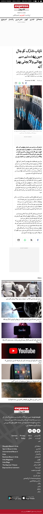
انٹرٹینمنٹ (37, 462)
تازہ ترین (32, 19)
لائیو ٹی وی (22, 15)
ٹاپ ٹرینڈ (37, 467)
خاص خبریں (18, 19)
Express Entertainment (10, 467)
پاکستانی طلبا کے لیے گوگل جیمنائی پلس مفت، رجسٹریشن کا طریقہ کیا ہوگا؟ (22, 341)
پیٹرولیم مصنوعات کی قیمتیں (31, 478)
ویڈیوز (38, 489)
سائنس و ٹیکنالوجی (35, 481)
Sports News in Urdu (9, 449)
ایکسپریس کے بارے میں (37, 438)
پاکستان (11, 19)
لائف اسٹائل (37, 465)
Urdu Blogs (6, 462)
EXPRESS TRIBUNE (6, 1)
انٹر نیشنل (37, 457)
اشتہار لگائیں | (16, 15)
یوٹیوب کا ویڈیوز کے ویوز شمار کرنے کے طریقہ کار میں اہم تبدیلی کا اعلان (23, 361)
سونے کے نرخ (37, 476)
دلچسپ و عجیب (35, 470)
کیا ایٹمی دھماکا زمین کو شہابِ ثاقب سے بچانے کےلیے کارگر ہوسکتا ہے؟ (22, 320)
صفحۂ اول (39, 19)
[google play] (14, 498)
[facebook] (37, 240)
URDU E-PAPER (16, 1)
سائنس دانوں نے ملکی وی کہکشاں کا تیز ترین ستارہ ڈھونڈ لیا (25, 399)
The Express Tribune (9, 465)
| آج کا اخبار (27, 15)
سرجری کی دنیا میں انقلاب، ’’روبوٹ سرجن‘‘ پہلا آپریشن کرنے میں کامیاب (24, 300)
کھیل (26, 19)
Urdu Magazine (7, 459)
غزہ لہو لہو (37, 451)
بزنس (39, 486)
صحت (38, 473)
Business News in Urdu (10, 457)
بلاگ (39, 484)
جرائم (39, 492)
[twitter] (31, 240)
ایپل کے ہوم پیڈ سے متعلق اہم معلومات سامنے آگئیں (26, 381)
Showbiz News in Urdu (10, 446)
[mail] (18, 240)
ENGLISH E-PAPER (27, 1)
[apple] (28, 498)
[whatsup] (24, 240)
